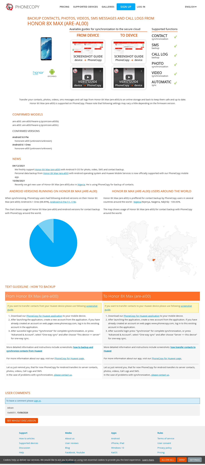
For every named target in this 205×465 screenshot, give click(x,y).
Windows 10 (117, 447)
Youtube (80, 452)
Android (115, 438)
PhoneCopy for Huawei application (44, 315)
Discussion (24, 447)
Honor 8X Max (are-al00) (47, 169)
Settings (195, 459)
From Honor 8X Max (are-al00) (88, 51)
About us (69, 438)
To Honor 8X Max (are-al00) (129, 51)
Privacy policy (164, 447)
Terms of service (165, 438)
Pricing (64, 6)
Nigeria (81, 184)
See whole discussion (21, 420)
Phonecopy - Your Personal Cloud (23, 6)
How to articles (27, 438)
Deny (182, 459)
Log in (141, 6)
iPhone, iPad (117, 443)
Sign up (126, 6)
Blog (67, 447)
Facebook (70, 452)
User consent (164, 443)
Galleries (108, 6)
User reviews (71, 443)
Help (21, 452)
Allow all (168, 459)
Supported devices (85, 6)
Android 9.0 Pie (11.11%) (63, 201)
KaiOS (114, 452)
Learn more (148, 460)
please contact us (63, 374)
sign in (37, 400)
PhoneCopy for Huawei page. (69, 358)
